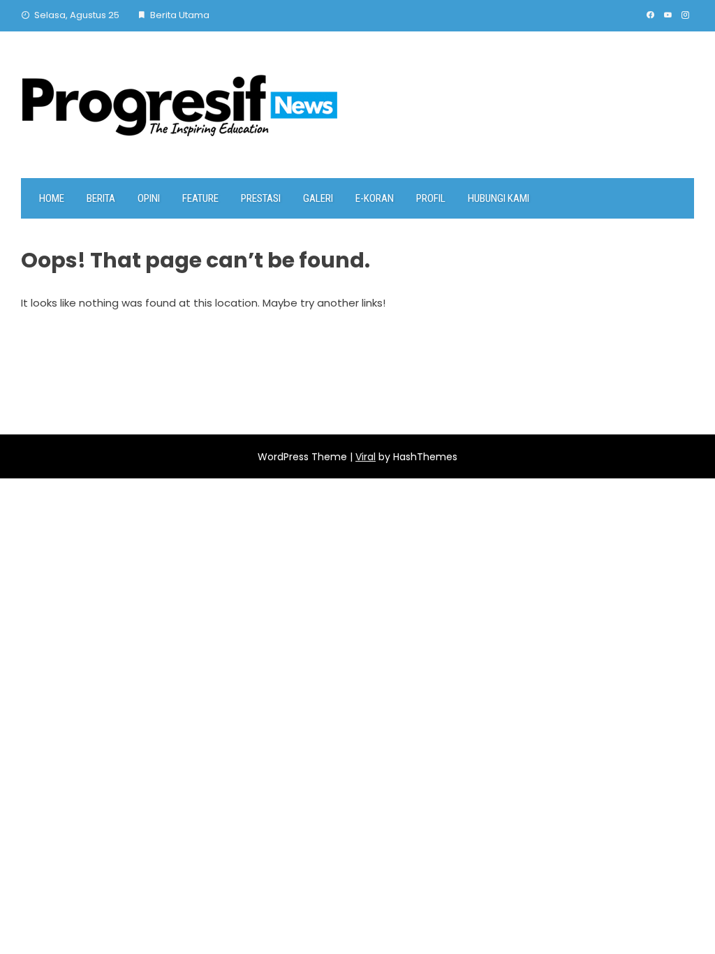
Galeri (318, 198)
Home (51, 198)
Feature (200, 198)
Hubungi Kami (498, 198)
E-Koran (374, 198)
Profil (430, 198)
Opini (149, 198)
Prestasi (261, 198)
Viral (365, 457)
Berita (101, 198)
